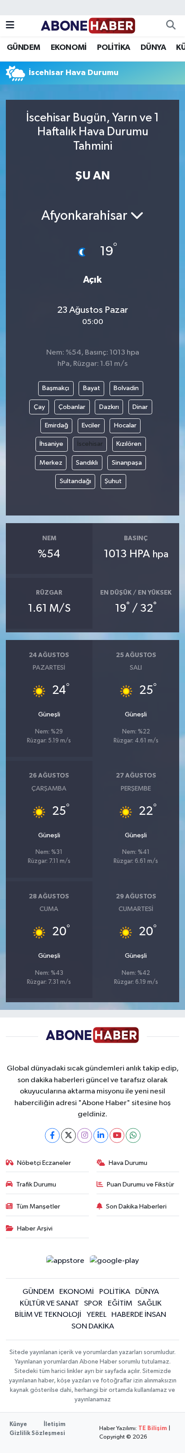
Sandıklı (87, 462)
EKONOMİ (69, 48)
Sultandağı (75, 481)
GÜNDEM (23, 48)
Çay (39, 407)
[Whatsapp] (133, 1135)
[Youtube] (117, 1135)
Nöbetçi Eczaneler (44, 1163)
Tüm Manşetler (38, 1206)
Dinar (140, 407)
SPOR (93, 1303)
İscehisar (90, 443)
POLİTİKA (113, 48)
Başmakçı (55, 388)
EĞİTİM (120, 1303)
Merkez (51, 462)
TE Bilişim (152, 1428)
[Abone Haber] (88, 25)
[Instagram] (84, 1135)
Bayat (91, 388)
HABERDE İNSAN (138, 1315)
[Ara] (170, 26)
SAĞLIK (149, 1303)
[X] (68, 1135)
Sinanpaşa (127, 462)
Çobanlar (71, 407)
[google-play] (114, 1262)
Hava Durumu (128, 1163)
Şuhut (113, 481)
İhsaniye (51, 443)
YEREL (96, 1315)
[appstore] (65, 1262)
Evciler (91, 425)
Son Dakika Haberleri (136, 1206)
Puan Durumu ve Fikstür (140, 1184)
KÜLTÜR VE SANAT (49, 1303)
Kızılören (128, 443)
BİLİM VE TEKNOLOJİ (48, 1315)
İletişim (55, 1424)
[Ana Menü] (10, 26)
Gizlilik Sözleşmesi (37, 1433)
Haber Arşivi (35, 1228)
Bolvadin (126, 388)
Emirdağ (56, 425)
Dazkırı (109, 407)
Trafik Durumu (36, 1184)
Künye (18, 1424)
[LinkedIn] (100, 1135)
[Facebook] (52, 1135)
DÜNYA (153, 48)
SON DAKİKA (92, 1326)
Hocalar (125, 425)
